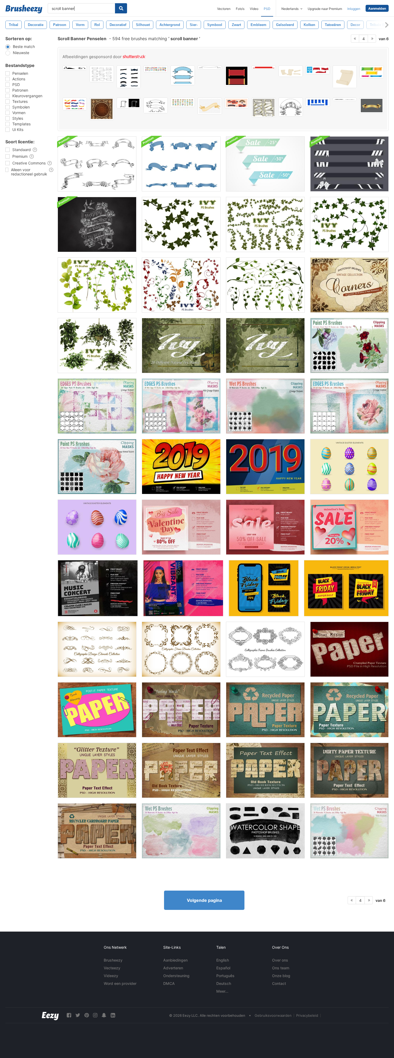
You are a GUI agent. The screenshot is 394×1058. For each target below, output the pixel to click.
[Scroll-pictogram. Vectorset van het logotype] (129, 102)
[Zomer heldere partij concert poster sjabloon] (183, 588)
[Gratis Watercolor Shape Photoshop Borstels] (265, 830)
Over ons (280, 960)
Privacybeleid (307, 1015)
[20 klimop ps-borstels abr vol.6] (265, 285)
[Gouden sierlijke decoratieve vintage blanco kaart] (102, 108)
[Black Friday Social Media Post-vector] (264, 588)
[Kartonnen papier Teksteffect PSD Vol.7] (97, 830)
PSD (267, 9)
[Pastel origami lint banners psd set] (265, 164)
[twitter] (77, 1015)
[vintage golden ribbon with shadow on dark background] (371, 105)
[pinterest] (86, 1015)
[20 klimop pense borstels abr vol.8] (349, 224)
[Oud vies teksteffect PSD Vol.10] (349, 770)
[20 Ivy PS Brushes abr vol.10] (181, 224)
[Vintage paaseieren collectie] (97, 527)
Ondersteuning (176, 975)
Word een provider (120, 983)
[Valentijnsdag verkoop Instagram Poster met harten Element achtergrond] (349, 527)
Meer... (222, 991)
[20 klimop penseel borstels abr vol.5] (181, 285)
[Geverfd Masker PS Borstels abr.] (97, 466)
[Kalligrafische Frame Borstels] (181, 649)
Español (223, 968)
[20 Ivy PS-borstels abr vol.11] (97, 345)
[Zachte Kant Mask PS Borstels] (349, 406)
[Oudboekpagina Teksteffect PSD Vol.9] (265, 770)
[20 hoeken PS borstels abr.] (349, 285)
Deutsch (223, 983)
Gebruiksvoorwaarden (273, 1015)
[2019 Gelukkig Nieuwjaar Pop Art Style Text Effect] (181, 466)
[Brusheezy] (23, 9)
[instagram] (95, 1015)
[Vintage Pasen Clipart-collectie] (349, 466)
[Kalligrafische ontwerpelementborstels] (97, 649)
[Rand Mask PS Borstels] (97, 406)
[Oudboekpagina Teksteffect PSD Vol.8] (181, 770)
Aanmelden (377, 8)
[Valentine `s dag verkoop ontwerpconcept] (181, 527)
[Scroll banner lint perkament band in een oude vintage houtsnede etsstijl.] (210, 67)
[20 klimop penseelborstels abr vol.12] (265, 345)
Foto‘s (240, 9)
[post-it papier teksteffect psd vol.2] (97, 709)
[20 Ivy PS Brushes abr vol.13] (181, 345)
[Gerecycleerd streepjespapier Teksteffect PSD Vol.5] (349, 709)
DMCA (169, 983)
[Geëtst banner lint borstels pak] (97, 164)
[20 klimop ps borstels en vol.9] (265, 224)
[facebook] (69, 1015)
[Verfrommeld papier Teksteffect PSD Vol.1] (349, 649)
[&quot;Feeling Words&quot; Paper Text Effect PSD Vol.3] (181, 709)
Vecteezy (112, 968)
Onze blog (281, 975)
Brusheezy (113, 960)
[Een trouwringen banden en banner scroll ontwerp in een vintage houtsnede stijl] (290, 107)
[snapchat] (104, 1015)
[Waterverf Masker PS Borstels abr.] (181, 830)
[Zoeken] (121, 8)
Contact (279, 983)
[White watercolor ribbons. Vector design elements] (263, 107)
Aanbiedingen (175, 960)
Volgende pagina (204, 900)
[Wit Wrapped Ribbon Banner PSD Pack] (349, 164)
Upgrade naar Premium (325, 9)
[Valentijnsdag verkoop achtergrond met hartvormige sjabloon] (265, 527)
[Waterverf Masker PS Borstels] (265, 406)
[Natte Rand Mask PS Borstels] (181, 406)
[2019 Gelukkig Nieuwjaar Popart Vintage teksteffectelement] (265, 466)
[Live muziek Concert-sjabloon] (98, 588)
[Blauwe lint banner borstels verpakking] (181, 164)
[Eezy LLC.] (50, 1015)
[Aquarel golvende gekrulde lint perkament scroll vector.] (210, 106)
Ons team (280, 968)
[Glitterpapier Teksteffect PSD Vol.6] (97, 770)
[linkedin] (113, 1015)
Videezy (111, 975)
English (222, 960)
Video (254, 9)
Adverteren (173, 968)
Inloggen (353, 9)
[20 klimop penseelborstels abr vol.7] (97, 285)
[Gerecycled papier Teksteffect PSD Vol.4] (265, 709)
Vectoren (224, 9)
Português (225, 975)
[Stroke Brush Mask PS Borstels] (349, 345)
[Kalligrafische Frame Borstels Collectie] (265, 649)
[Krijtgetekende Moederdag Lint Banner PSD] (97, 224)
